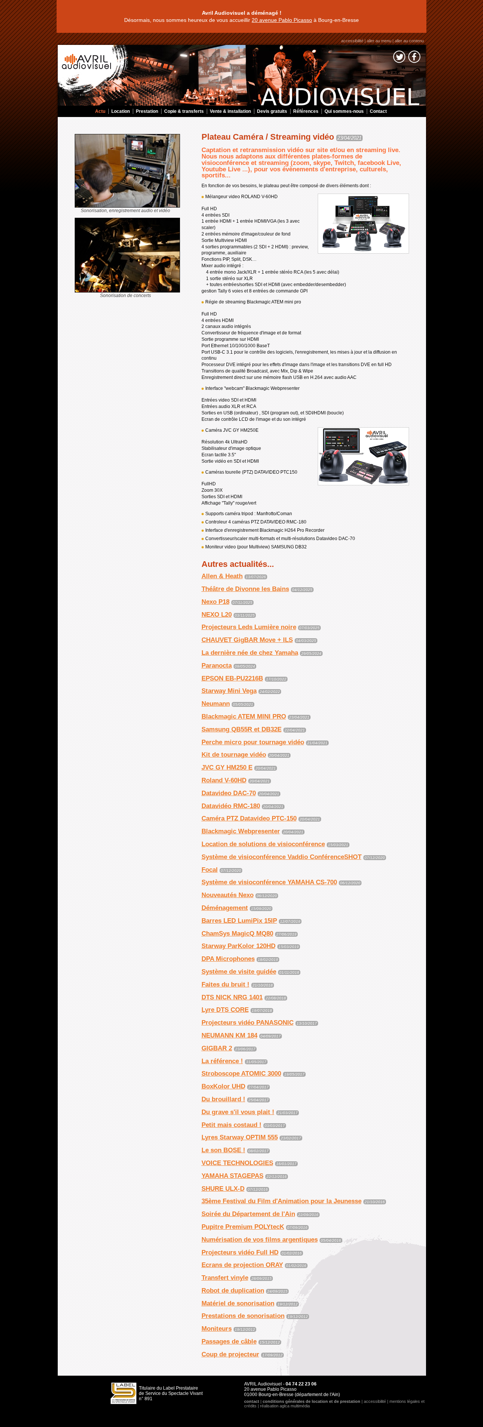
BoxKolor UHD (223, 1086)
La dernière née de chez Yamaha (250, 652)
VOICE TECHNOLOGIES (237, 1163)
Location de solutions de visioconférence (263, 844)
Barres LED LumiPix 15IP (239, 920)
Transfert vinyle (225, 1277)
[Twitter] (399, 58)
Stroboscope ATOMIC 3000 (241, 1073)
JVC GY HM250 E (227, 767)
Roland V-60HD (224, 780)
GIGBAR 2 (217, 1048)
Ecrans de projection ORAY (242, 1264)
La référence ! (222, 1061)
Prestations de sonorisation (243, 1315)
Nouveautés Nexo (228, 895)
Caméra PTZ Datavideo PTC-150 (249, 818)
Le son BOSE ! (223, 1150)
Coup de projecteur (230, 1354)
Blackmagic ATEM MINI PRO (244, 716)
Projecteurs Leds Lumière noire (249, 627)
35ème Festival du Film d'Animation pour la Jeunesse (281, 1201)
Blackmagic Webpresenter (241, 831)
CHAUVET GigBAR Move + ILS (247, 639)
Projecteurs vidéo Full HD (240, 1252)
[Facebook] (414, 58)
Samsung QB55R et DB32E (241, 729)
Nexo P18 (215, 601)
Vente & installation (230, 111)
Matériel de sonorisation (238, 1303)
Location (120, 111)
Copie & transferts (184, 111)
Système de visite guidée (239, 971)
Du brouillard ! (223, 1099)
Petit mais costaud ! (231, 1124)
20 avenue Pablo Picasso (282, 20)
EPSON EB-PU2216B (232, 678)
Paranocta (217, 665)
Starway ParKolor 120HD (238, 946)
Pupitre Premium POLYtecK (243, 1226)
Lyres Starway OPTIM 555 (240, 1137)
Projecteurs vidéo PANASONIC (248, 1022)
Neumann (216, 703)
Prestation (147, 111)
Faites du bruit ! (225, 984)
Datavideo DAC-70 (229, 793)
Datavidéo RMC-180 (231, 806)
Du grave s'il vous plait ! (238, 1112)
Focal (210, 869)
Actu (100, 111)
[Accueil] (243, 75)
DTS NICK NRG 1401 (232, 997)
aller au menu (379, 40)
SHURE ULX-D (223, 1188)
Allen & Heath (222, 576)
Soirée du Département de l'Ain (248, 1214)
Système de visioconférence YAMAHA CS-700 (269, 882)
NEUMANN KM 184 (229, 1035)
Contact (378, 111)
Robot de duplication (233, 1290)
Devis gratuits (272, 111)
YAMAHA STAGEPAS (232, 1175)
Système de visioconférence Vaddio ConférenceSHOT (281, 857)
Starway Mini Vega (229, 690)
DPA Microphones (228, 958)
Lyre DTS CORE (225, 1009)
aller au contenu (409, 40)
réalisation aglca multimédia (285, 1406)
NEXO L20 (217, 614)
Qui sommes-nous (344, 111)
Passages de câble (229, 1341)
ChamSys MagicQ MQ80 (237, 933)
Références (305, 111)
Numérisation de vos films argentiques (260, 1239)
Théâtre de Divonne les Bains (245, 589)
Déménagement (225, 907)
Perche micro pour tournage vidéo (253, 742)
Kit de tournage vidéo (234, 754)
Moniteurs (217, 1328)
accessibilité (352, 40)
